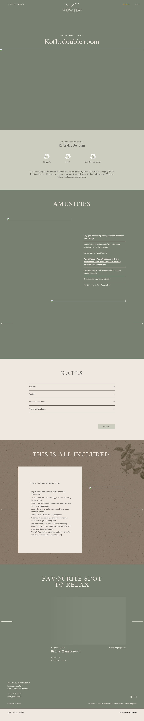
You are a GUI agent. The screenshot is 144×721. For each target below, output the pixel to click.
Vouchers (91, 704)
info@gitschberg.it (14, 696)
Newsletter (118, 704)
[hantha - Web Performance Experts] (133, 712)
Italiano (18, 704)
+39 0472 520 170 (17, 4)
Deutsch (10, 704)
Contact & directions (104, 704)
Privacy (15, 712)
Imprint (9, 712)
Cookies (21, 712)
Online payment (131, 704)
